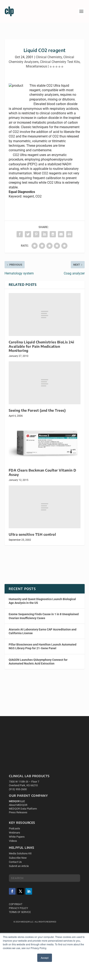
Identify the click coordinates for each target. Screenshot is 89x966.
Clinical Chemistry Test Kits (60, 62)
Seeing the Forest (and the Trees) (37, 410)
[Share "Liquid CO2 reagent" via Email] (61, 234)
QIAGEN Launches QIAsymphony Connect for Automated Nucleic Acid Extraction (38, 661)
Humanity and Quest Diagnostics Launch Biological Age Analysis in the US (42, 600)
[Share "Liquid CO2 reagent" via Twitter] (28, 234)
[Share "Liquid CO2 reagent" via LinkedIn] (44, 234)
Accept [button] (44, 957)
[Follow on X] (20, 891)
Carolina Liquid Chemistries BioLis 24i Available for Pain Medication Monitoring (41, 346)
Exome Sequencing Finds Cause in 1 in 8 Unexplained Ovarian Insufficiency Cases (44, 616)
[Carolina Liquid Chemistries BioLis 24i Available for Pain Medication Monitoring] (45, 314)
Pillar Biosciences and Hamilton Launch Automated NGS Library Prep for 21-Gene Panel (42, 646)
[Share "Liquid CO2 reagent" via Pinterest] (36, 234)
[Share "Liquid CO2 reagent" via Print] (69, 234)
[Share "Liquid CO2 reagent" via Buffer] (53, 234)
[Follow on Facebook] (12, 891)
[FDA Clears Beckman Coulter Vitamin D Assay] (45, 442)
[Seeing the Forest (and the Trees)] (45, 382)
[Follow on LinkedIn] (28, 891)
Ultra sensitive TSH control (32, 534)
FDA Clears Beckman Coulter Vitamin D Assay (42, 472)
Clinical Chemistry (49, 57)
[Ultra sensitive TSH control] (45, 506)
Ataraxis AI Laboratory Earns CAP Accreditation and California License (42, 631)
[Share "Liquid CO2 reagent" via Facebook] (20, 234)
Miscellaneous (36, 66)
